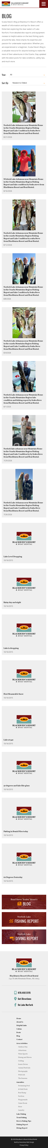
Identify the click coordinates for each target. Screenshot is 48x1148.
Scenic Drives (23, 1064)
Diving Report (21, 1128)
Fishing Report (22, 1125)
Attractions (22, 1050)
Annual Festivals (24, 1068)
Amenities (20, 1082)
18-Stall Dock (22, 1089)
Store (20, 1107)
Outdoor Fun (22, 1047)
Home (18, 1019)
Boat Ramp (22, 1093)
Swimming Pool (24, 1086)
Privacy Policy (24, 1145)
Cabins (19, 1029)
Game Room (22, 1103)
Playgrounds (22, 1100)
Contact (19, 1039)
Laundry (21, 1110)
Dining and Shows (25, 1057)
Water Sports (23, 1054)
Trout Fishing (21, 1118)
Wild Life (21, 1075)
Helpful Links (21, 1026)
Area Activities (21, 1043)
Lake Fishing (21, 1114)
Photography (23, 1071)
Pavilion (21, 1096)
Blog (18, 1036)
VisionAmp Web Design (26, 1142)
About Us (19, 1022)
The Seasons (22, 1078)
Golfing (21, 1061)
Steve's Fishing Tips (23, 1121)
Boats (18, 1033)
